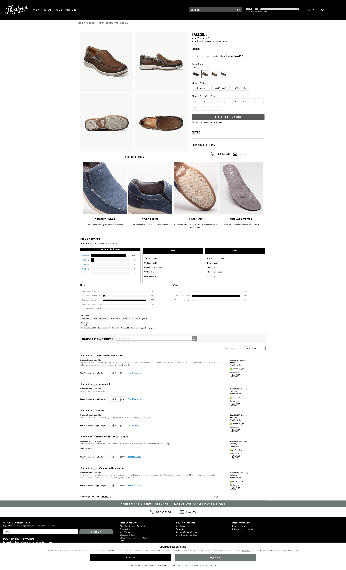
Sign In (249, 8)
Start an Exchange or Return (134, 537)
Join (256, 8)
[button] (36, 9)
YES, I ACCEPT (215, 557)
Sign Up (96, 531)
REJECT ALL (131, 557)
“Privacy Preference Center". (180, 565)
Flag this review (134, 372)
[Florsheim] (236, 375)
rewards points (219, 122)
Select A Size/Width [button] (228, 116)
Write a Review (223, 41)
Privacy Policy (239, 526)
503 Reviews (210, 41)
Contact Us (125, 529)
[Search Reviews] (194, 338)
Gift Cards (125, 531)
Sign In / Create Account (132, 526)
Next (216, 496)
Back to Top (106, 496)
